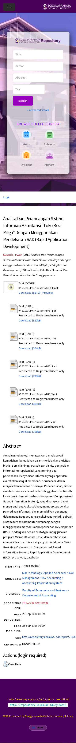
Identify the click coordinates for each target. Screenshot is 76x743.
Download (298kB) (30, 376)
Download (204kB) (30, 348)
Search (22, 100)
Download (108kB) (30, 432)
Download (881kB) (30, 404)
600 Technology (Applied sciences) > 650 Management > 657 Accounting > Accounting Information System (47, 578)
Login (6, 197)
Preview (47, 293)
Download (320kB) (30, 320)
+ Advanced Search (38, 110)
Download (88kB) (29, 293)
